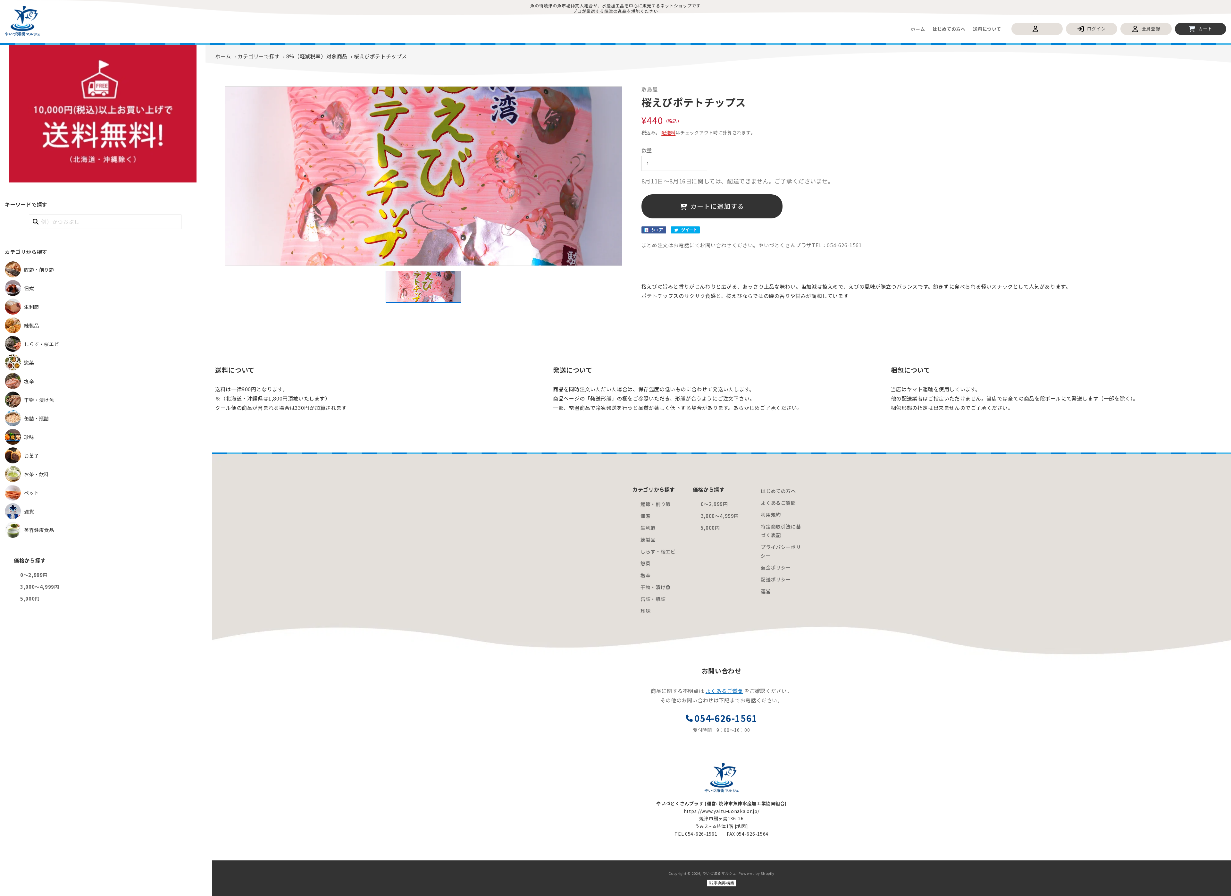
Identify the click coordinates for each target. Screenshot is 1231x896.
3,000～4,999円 (39, 586)
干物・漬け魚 (656, 587)
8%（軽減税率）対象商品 (317, 56)
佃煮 (645, 515)
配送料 (668, 133)
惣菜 (645, 563)
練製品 (648, 539)
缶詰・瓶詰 (653, 599)
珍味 (645, 610)
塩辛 (645, 575)
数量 (646, 150)
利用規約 (771, 514)
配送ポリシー (776, 579)
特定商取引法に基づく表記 (781, 530)
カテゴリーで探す (259, 56)
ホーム (223, 56)
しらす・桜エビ (658, 551)
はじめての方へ (778, 490)
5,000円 (30, 598)
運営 (766, 591)
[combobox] (105, 222)
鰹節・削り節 (656, 504)
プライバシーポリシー (781, 551)
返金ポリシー (776, 567)
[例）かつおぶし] (36, 222)
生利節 (648, 527)
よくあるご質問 (778, 502)
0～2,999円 (34, 574)
